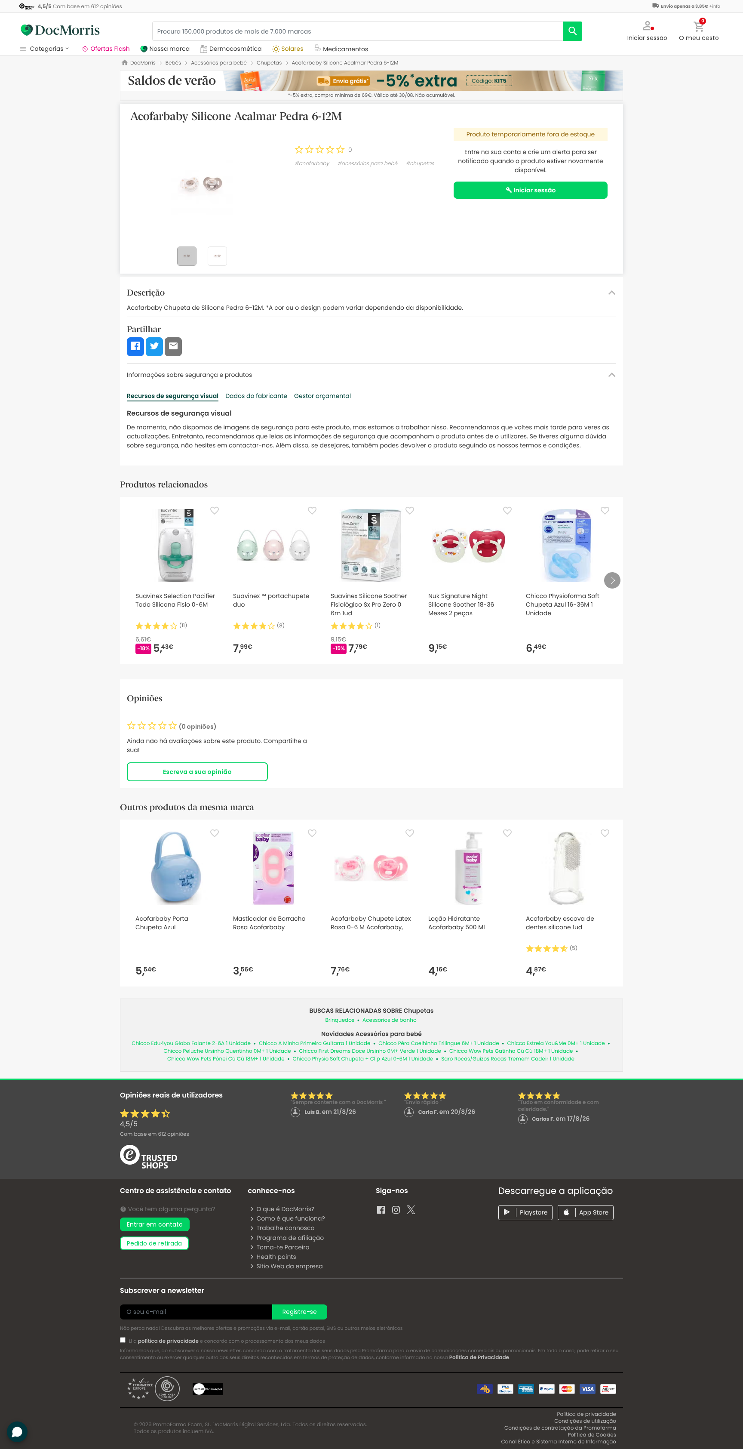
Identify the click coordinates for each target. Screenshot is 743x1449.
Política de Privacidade (479, 1357)
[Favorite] (214, 511)
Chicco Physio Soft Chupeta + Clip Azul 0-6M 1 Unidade (363, 1059)
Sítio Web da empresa (289, 1266)
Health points (276, 1256)
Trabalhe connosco (285, 1228)
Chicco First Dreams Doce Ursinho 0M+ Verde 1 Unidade (370, 1051)
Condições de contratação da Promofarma (560, 1428)
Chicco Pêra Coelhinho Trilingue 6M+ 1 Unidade (438, 1043)
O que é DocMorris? (285, 1209)
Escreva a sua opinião (197, 772)
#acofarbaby (312, 163)
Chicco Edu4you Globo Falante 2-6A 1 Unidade (191, 1043)
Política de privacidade (586, 1414)
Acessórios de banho (389, 1020)
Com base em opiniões (154, 1134)
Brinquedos (339, 1020)
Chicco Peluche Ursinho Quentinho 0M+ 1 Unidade (227, 1051)
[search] (572, 31)
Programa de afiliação (290, 1237)
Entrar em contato (155, 1224)
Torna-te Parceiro (282, 1247)
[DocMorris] (60, 30)
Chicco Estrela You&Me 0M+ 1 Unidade (556, 1043)
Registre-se (299, 1311)
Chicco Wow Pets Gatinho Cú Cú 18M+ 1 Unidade (511, 1051)
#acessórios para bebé (367, 163)
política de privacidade (168, 1341)
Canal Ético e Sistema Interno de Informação (558, 1442)
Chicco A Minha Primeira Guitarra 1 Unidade (314, 1043)
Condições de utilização (585, 1421)
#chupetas (419, 163)
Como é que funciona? (290, 1218)
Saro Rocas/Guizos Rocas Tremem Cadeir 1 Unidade (507, 1059)
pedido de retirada (154, 1243)
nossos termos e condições (538, 445)
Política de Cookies (592, 1435)
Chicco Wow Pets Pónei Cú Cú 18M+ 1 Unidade (226, 1059)
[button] (647, 30)
